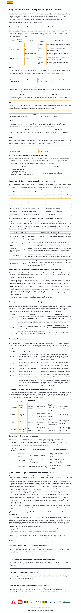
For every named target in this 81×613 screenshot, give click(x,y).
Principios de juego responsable (36, 610)
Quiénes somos (49, 610)
